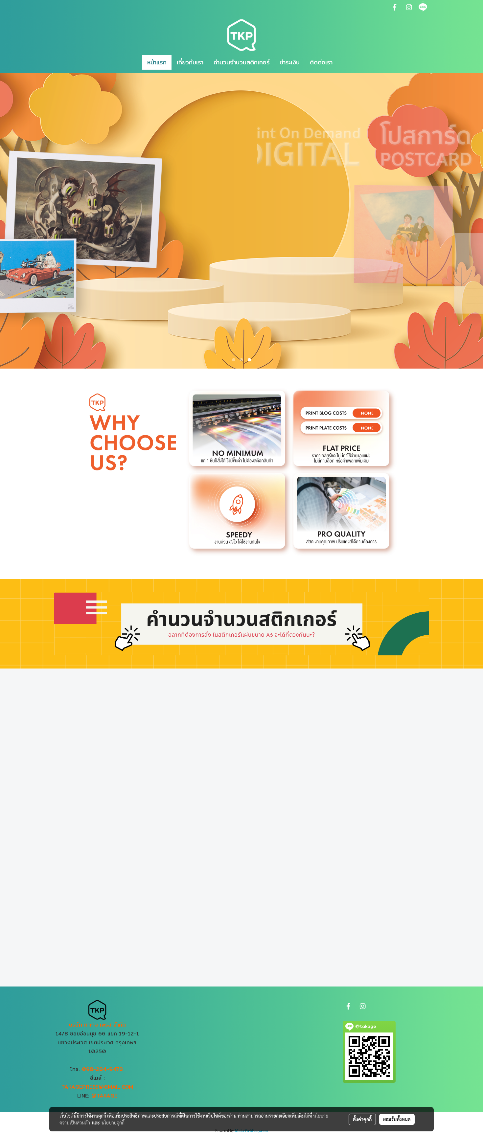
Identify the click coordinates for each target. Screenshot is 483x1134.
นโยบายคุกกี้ (113, 1122)
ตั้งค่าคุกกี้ (362, 1119)
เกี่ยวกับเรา (190, 62)
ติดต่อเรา (321, 62)
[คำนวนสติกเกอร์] (241, 623)
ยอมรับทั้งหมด (397, 1119)
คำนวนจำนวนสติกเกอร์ (242, 62)
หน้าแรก (157, 62)
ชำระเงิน (290, 62)
